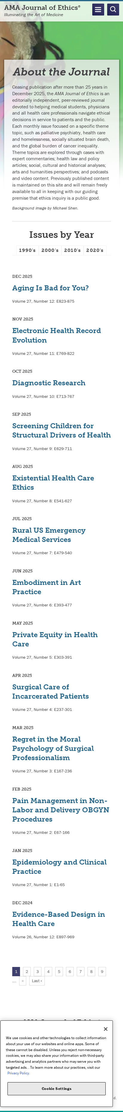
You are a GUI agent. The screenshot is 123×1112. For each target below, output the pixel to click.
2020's (95, 250)
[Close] (105, 1029)
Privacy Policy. (18, 1073)
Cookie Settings (57, 1088)
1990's (27, 250)
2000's (50, 250)
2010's (72, 250)
